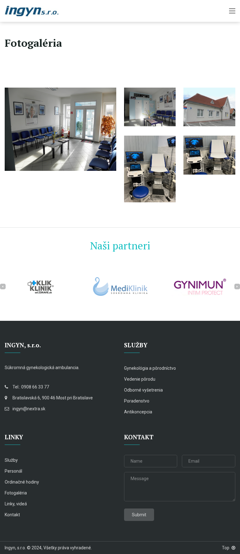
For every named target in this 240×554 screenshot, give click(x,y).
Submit (139, 514)
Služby (11, 460)
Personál (13, 471)
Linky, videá (16, 503)
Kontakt (12, 514)
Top (225, 547)
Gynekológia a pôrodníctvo (150, 368)
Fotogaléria (16, 492)
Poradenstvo (136, 400)
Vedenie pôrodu (139, 379)
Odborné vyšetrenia (143, 390)
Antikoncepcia (138, 411)
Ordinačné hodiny (22, 481)
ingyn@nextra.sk (28, 408)
